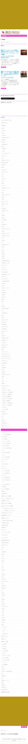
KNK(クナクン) (4, 276)
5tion (2, 549)
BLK (2, 206)
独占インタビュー (4, 636)
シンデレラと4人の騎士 (5, 657)
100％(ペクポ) (4, 169)
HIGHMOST (3, 588)
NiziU (2, 315)
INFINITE (3, 256)
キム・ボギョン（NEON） (6, 445)
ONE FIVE (3, 604)
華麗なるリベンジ (4, 687)
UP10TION (3, 411)
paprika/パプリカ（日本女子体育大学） (7, 398)
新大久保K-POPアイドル (5, 540)
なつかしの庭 (4, 646)
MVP (2, 301)
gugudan (3, 240)
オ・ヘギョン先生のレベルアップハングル (8, 510)
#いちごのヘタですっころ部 (6, 120)
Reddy (3, 333)
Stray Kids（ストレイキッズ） (6, 358)
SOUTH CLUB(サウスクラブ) (6, 356)
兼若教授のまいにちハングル (6, 500)
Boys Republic (4, 208)
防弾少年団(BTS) (4, 493)
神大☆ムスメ (4, 529)
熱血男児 (3, 491)
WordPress (8, 741)
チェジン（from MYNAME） (6, 457)
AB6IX (3, 183)
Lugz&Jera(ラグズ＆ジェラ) (6, 137)
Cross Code (3, 135)
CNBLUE (3, 215)
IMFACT (3, 251)
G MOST (3, 231)
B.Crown (3, 558)
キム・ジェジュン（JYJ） (6, 532)
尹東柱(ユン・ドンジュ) (5, 680)
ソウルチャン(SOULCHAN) (6, 452)
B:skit (2, 567)
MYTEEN (3, 306)
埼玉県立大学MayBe (5, 525)
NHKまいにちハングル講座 (6, 496)
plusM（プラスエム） (5, 326)
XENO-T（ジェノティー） (6, 425)
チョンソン (3, 466)
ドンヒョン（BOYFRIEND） (6, 470)
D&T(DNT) (3, 574)
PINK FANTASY (4, 324)
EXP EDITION (4, 224)
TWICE (3, 376)
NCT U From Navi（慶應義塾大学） (7, 396)
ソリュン (3, 631)
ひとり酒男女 (4, 648)
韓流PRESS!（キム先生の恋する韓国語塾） (14, 739)
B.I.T (2, 565)
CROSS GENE (4, 219)
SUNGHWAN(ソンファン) (6, 515)
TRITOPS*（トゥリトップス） (6, 374)
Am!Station (3, 130)
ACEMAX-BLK (4, 551)
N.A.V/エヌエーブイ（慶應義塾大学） (7, 394)
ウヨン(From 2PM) (4, 436)
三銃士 (3, 666)
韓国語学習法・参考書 (4, 57)
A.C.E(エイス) (4, 178)
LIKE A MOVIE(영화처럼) (5, 281)
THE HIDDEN (4, 367)
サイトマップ (3, 730)
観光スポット (3, 638)
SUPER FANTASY (4, 144)
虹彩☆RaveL (4, 164)
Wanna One (3, 420)
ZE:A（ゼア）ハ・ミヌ (5, 427)
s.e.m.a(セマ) (4, 342)
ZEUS (13, 56)
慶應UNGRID (4, 527)
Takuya (3, 146)
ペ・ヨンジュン (4, 662)
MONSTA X (3, 294)
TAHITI (3, 613)
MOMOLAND (4, 292)
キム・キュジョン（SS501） (6, 441)
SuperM (3, 365)
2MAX (3, 547)
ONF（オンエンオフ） (5, 319)
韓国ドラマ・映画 (4, 641)
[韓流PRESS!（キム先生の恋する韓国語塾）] (10, 32)
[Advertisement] (14, 15)
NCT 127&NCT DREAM (5, 308)
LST (2, 597)
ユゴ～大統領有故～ (5, 664)
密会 (2, 678)
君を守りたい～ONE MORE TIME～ (7, 671)
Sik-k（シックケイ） (5, 351)
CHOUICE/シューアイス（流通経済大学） (7, 392)
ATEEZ (3, 199)
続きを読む (3, 88)
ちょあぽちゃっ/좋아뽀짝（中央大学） (7, 520)
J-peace (3, 592)
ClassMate (3, 125)
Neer (2, 310)
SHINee (3, 349)
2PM (2, 174)
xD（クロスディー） (5, 407)
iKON (2, 249)
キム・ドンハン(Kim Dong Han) (6, 443)
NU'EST (3, 317)
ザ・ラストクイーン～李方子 (6, 655)
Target (3, 615)
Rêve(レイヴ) (4, 335)
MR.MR (3, 299)
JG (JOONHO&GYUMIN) (5, 260)
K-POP (10, 56)
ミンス (3, 482)
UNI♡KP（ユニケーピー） (6, 385)
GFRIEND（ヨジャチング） (6, 235)
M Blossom (3, 599)
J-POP (2, 128)
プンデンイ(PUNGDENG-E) (6, 477)
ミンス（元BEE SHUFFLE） (6, 484)
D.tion (3, 576)
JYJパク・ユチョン (4, 269)
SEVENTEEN (4, 347)
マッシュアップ (4, 155)
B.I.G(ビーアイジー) (5, 201)
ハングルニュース (4, 534)
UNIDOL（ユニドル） (5, 518)
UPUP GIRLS (4, 148)
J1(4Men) (3, 258)
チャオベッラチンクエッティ (6, 153)
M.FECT (3, 285)
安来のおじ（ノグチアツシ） (6, 160)
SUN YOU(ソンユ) (4, 360)
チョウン (3, 461)
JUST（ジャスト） (4, 265)
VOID (2, 418)
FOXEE (3, 226)
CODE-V (3, 217)
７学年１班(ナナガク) (5, 633)
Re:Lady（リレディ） (5, 606)
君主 (2, 673)
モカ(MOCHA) (4, 486)
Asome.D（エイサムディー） (6, 194)
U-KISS (3, 381)
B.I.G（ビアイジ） (4, 122)
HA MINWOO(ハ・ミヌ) (5, 244)
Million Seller (4, 290)
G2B (2, 583)
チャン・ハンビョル (5, 459)
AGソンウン (3, 185)
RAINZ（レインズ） (5, 331)
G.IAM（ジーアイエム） (5, 581)
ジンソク (3, 450)
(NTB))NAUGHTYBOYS (5, 542)
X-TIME (3, 622)
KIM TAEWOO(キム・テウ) (6, 274)
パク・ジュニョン (4, 537)
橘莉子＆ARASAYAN (5, 162)
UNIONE (3, 383)
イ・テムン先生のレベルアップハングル (8, 508)
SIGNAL (3, 608)
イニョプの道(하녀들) (5, 650)
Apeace (3, 190)
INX (2, 590)
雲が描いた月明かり (5, 689)
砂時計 (3, 682)
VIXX (2, 416)
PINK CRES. (4, 139)
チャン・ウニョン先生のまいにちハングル (8, 498)
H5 (2, 242)
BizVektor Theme (14, 741)
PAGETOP (24, 726)
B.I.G (2, 563)
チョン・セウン (4, 468)
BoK (2, 572)
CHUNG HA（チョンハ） (5, 210)
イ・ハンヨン (4, 629)
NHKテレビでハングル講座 (6, 503)
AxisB (3, 556)
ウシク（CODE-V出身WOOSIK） (7, 434)
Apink (3, 192)
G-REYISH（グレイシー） (6, 233)
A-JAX (3, 176)
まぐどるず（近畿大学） (5, 409)
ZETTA (3, 624)
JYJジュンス (4, 267)
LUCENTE (3, 283)
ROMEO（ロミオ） (5, 340)
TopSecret (3, 617)
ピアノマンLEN (4, 475)
